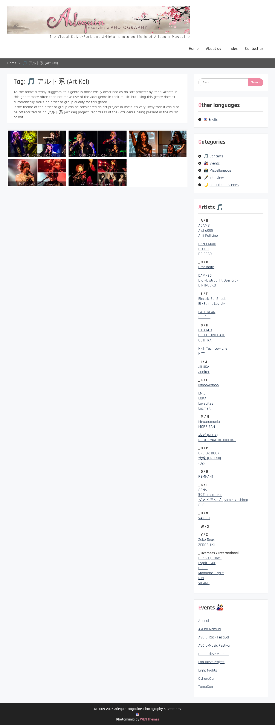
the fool (204, 316)
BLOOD (203, 248)
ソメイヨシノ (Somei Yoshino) (223, 499)
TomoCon (205, 686)
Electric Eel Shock (212, 298)
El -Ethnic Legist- (211, 303)
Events (214, 163)
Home (194, 48)
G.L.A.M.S (205, 330)
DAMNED (205, 275)
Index (233, 48)
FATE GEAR (206, 311)
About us (213, 48)
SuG (201, 504)
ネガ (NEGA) (208, 435)
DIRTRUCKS (207, 285)
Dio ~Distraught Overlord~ (218, 280)
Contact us (254, 48)
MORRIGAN (206, 426)
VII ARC (203, 582)
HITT (201, 353)
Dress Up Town (210, 557)
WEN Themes (149, 719)
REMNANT (205, 476)
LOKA (202, 398)
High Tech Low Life (212, 348)
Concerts (216, 156)
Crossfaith (206, 267)
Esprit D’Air (206, 563)
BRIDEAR (205, 253)
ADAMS (204, 225)
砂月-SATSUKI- (210, 494)
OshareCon (206, 678)
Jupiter (203, 371)
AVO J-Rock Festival (213, 637)
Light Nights (207, 670)
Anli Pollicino (208, 235)
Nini (201, 578)
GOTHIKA (205, 340)
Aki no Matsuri (209, 629)
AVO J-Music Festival (214, 645)
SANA (202, 489)
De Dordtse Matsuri (213, 653)
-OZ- (201, 463)
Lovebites (205, 403)
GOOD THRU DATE (211, 335)
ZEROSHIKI (206, 544)
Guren (203, 567)
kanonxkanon (208, 385)
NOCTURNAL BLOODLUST (217, 439)
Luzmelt (204, 408)
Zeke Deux (206, 539)
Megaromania (209, 421)
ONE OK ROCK (209, 453)
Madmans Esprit (211, 573)
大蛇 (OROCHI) (209, 458)
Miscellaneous (220, 170)
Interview (216, 177)
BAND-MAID (207, 243)
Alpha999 (205, 230)
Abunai (203, 620)
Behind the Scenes (224, 184)
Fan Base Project (211, 662)
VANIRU (204, 518)
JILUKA (203, 366)
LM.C (202, 393)
